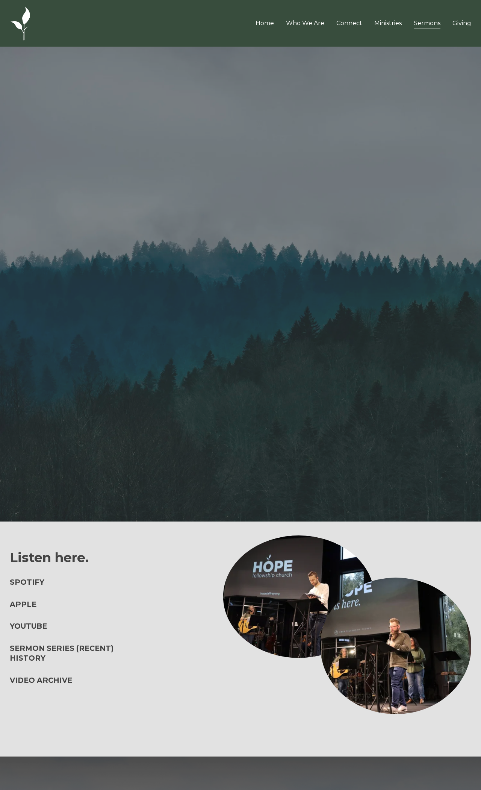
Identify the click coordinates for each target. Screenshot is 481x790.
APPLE (23, 604)
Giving (461, 23)
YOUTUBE (28, 626)
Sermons (427, 23)
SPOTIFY (27, 582)
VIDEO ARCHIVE (41, 680)
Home (265, 23)
